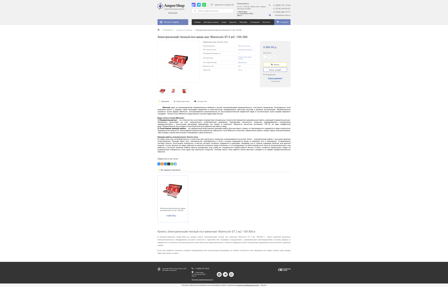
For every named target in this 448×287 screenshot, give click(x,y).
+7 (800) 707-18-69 (281, 5)
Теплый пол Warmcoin (184, 30)
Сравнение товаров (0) (224, 5)
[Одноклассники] (162, 164)
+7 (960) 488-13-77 (281, 12)
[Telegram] (175, 164)
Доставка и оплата (211, 22)
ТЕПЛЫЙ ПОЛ (168, 30)
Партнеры (243, 22)
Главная (197, 22)
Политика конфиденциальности (202, 279)
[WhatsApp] (172, 164)
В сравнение (270, 75)
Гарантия (232, 22)
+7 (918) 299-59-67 (281, 8)
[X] (168, 164)
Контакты (266, 22)
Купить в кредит (275, 70)
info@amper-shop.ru (282, 15)
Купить (276, 65)
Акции (223, 22)
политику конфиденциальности (248, 285)
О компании (254, 22)
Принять (263, 285)
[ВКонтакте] (159, 164)
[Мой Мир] (165, 164)
